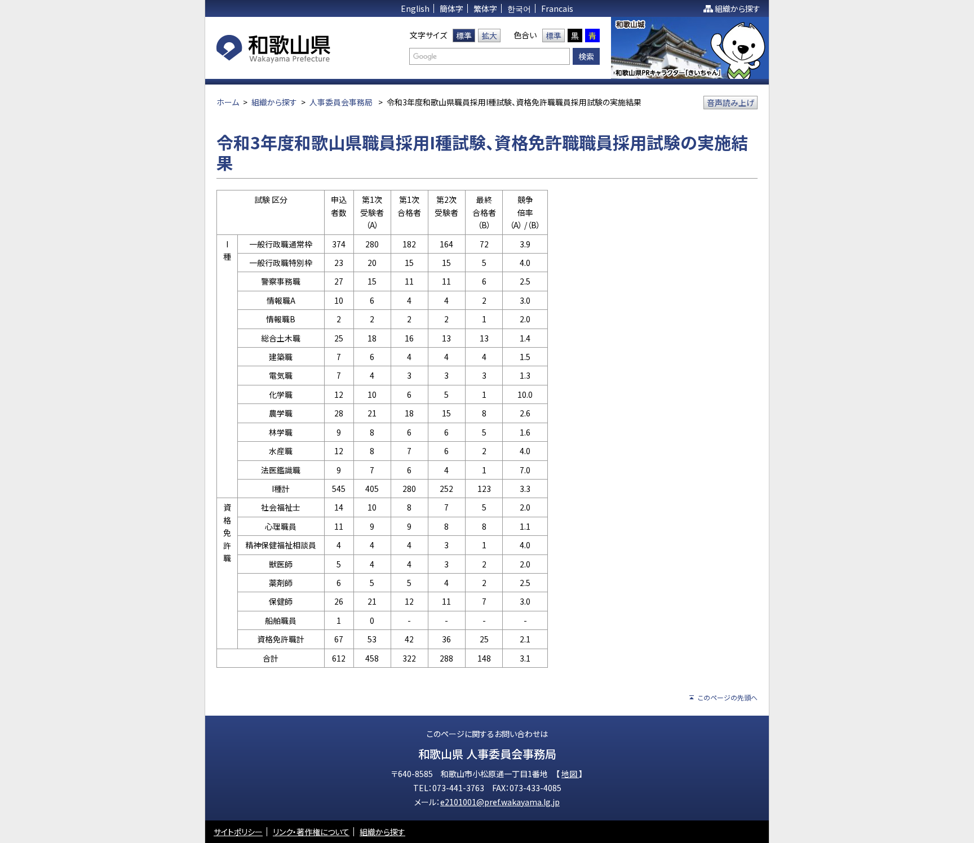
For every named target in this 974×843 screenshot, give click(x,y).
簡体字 (451, 8)
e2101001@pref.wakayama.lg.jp (500, 801)
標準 (464, 35)
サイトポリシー (238, 831)
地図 (570, 773)
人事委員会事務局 (341, 102)
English (415, 8)
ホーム (227, 102)
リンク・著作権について (311, 831)
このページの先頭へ (728, 697)
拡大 (489, 35)
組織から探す (737, 8)
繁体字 (485, 8)
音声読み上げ (730, 102)
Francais (557, 8)
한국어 (519, 8)
